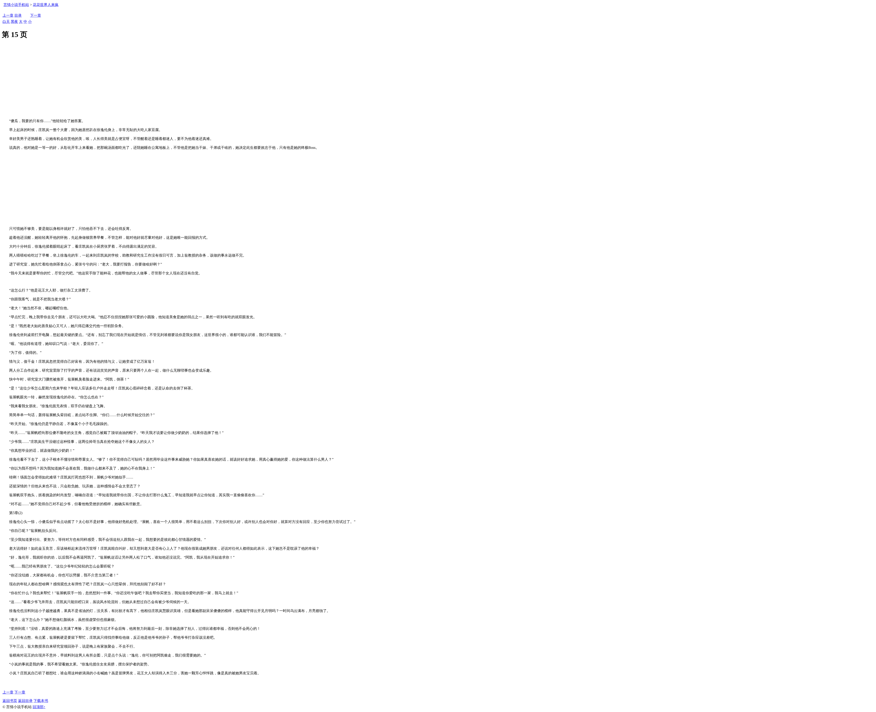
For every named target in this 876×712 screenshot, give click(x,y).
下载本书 (41, 701)
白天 (6, 22)
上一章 (8, 15)
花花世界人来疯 (45, 5)
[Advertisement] (438, 84)
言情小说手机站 (16, 5)
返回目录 (25, 701)
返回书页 (10, 701)
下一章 (35, 15)
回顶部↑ (39, 707)
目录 (18, 15)
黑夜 (14, 22)
